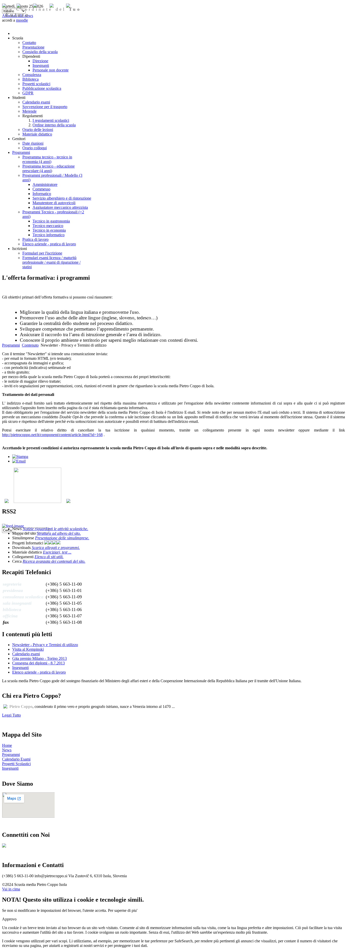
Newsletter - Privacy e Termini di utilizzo (45, 645)
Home (7, 745)
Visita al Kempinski (28, 649)
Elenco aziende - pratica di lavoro (39, 672)
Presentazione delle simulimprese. (62, 538)
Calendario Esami (16, 759)
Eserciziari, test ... (57, 552)
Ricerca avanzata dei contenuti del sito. (54, 561)
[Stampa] (20, 456)
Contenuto (30, 345)
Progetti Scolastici (16, 764)
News (6, 750)
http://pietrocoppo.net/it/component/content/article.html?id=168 (52, 435)
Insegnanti (20, 667)
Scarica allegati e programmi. (56, 547)
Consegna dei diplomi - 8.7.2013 (38, 663)
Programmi (11, 345)
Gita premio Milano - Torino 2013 (39, 658)
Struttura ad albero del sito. (59, 533)
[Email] (19, 461)
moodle (22, 20)
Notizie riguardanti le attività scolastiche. (55, 529)
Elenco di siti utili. (49, 557)
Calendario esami (26, 654)
